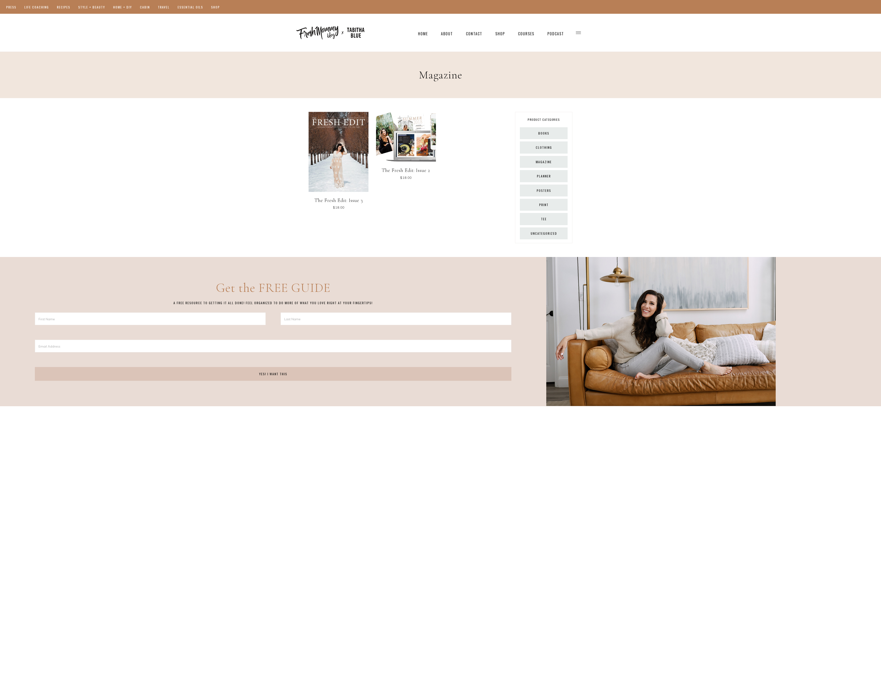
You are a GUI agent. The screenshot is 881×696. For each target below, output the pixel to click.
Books (543, 133)
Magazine (544, 161)
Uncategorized (544, 233)
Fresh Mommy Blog (330, 32)
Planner (544, 176)
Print (544, 204)
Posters (544, 190)
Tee (544, 218)
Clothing (544, 147)
